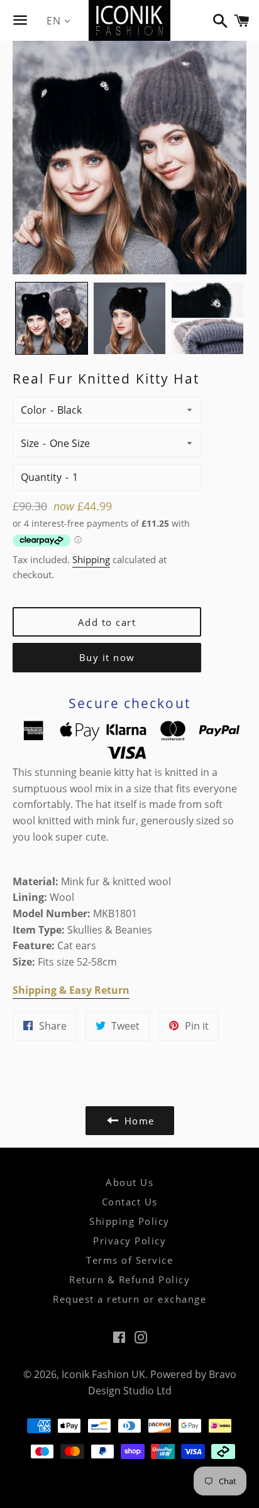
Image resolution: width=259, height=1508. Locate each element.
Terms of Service (129, 1260)
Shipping (91, 559)
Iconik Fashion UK (103, 1374)
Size (30, 443)
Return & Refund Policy (129, 1279)
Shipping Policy (129, 1221)
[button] (51, 318)
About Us (129, 1182)
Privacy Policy (129, 1240)
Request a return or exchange (129, 1299)
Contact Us (130, 1201)
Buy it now (107, 657)
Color (34, 410)
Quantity (41, 477)
